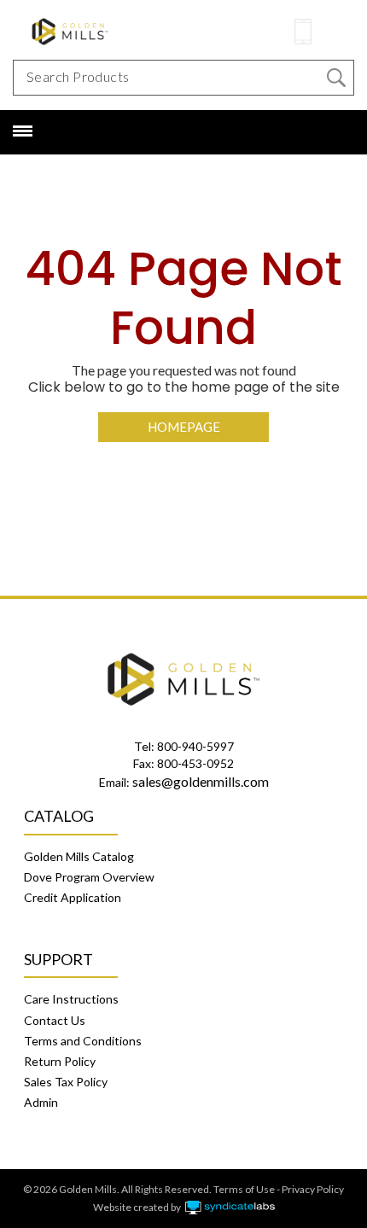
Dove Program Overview (89, 877)
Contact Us (54, 1020)
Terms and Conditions (83, 1040)
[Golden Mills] (111, 31)
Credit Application (72, 897)
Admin (41, 1102)
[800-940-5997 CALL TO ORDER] (303, 31)
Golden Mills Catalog (79, 856)
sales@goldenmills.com (200, 781)
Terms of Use (244, 1189)
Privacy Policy (313, 1189)
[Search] (336, 78)
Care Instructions (71, 999)
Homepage (184, 426)
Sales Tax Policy (66, 1081)
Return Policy (60, 1061)
